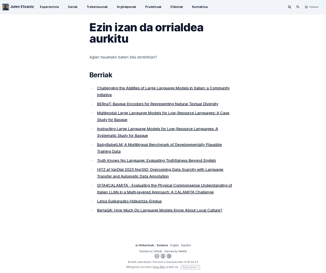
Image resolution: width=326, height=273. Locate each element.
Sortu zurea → (190, 267)
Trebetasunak (97, 7)
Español (186, 245)
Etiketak (177, 7)
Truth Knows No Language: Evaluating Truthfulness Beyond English (156, 160)
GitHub (157, 251)
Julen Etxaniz (21, 6)
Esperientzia (49, 7)
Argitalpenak (126, 7)
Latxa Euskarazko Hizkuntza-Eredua (129, 201)
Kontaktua (200, 7)
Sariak (73, 7)
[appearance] (298, 6)
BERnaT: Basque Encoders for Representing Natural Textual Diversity (157, 104)
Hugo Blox (159, 266)
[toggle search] (289, 6)
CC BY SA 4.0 (191, 262)
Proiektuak (153, 7)
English (174, 245)
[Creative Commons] (163, 256)
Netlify (183, 251)
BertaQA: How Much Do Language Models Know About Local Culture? (159, 210)
